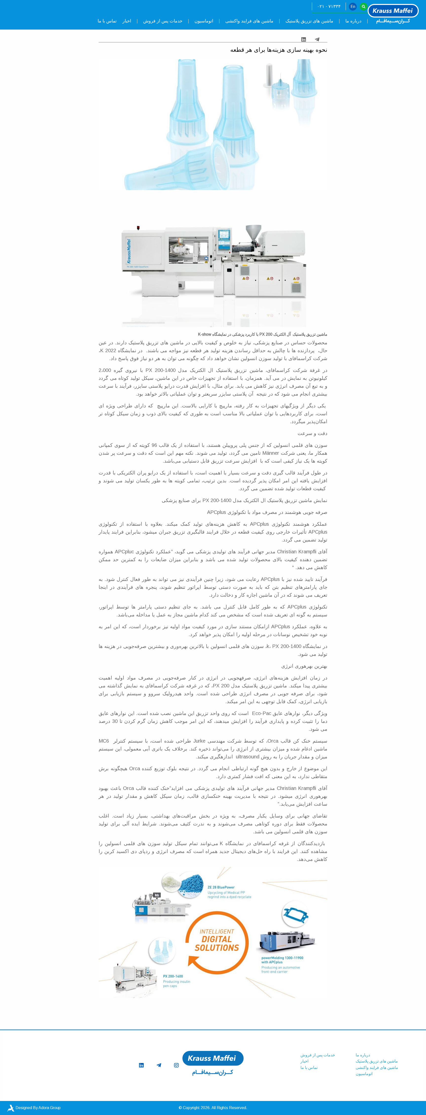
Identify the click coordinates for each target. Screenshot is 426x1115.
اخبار (127, 21)
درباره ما (353, 21)
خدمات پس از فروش (162, 21)
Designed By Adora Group (38, 1108)
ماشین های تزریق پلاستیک (309, 21)
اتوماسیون (204, 21)
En (353, 6)
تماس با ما (107, 21)
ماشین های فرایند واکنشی (249, 21)
